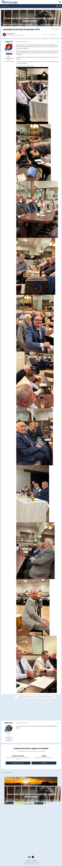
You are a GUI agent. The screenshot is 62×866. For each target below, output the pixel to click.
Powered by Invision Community (31, 863)
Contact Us (28, 860)
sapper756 (11, 33)
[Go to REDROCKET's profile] (9, 728)
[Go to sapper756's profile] (4, 34)
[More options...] (58, 42)
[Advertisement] (19, 710)
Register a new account (18, 763)
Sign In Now (44, 763)
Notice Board (21, 35)
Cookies (34, 860)
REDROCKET (8, 723)
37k (9, 56)
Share (45, 34)
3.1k (10, 736)
